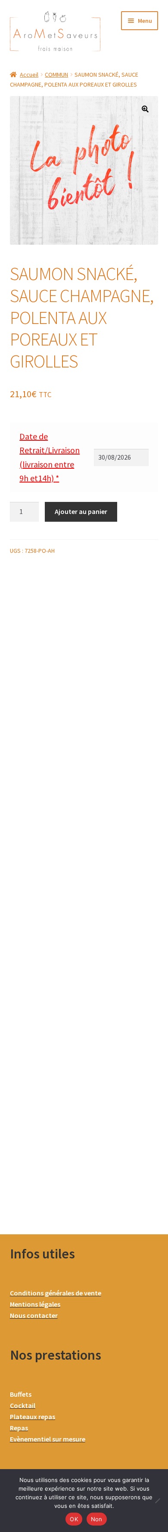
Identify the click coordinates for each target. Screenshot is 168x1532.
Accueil (29, 74)
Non (97, 1519)
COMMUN (56, 74)
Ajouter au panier (81, 511)
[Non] (157, 1500)
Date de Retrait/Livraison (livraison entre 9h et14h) (49, 457)
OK (74, 1519)
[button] (145, 109)
